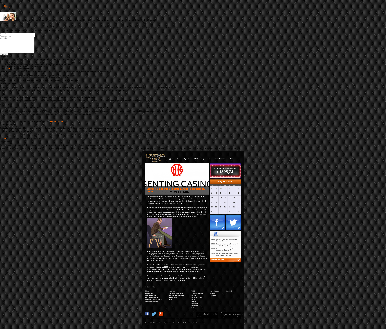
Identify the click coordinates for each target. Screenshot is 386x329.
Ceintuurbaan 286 (150, 295)
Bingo (170, 299)
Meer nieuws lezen (217, 260)
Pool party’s (194, 301)
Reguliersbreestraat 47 (152, 301)
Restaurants (194, 305)
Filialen (177, 159)
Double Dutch (173, 297)
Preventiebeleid (220, 159)
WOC (196, 159)
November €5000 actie (176, 293)
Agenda (187, 159)
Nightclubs (194, 303)
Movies (193, 295)
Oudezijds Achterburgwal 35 (153, 299)
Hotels (193, 299)
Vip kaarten (206, 159)
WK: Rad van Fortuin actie (176, 295)
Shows (193, 307)
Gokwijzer (213, 293)
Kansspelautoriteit (56, 121)
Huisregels (213, 295)
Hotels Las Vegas (196, 297)
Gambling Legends (197, 293)
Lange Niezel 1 (149, 293)
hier (8, 68)
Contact (229, 291)
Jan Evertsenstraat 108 (152, 297)
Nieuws (232, 159)
